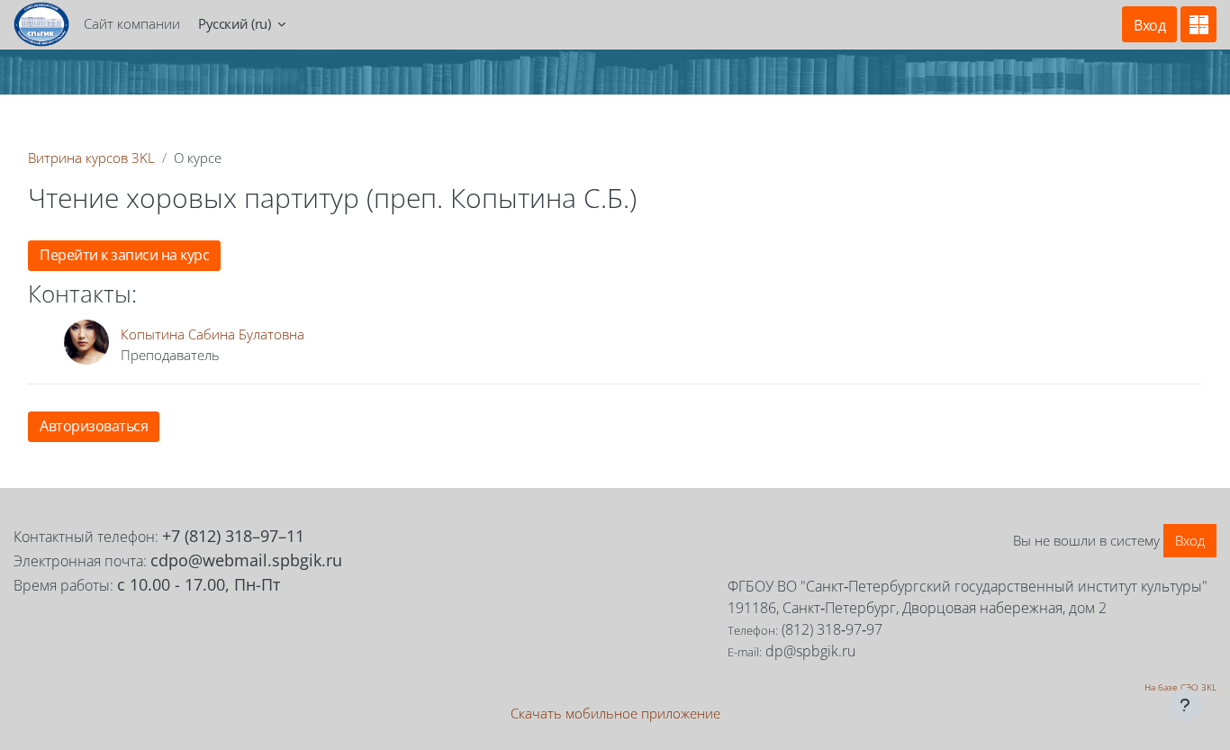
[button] (242, 24)
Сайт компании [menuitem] (132, 23)
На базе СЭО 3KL (1180, 687)
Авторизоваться (94, 426)
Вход (1149, 25)
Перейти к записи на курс (124, 255)
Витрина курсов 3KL (91, 158)
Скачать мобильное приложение (615, 713)
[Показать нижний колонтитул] (1185, 705)
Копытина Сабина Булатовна (212, 334)
